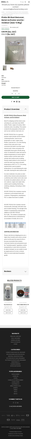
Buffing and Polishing (15, 366)
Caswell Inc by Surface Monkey (15, 380)
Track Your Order (15, 338)
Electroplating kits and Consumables (15, 358)
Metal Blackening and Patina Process (15, 354)
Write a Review (5, 29)
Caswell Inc (15, 376)
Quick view (8, 310)
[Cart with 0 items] (25, 2)
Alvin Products (15, 384)
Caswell (15, 378)
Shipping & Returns (15, 340)
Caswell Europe (15, 382)
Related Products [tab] (14, 280)
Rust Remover (8, 304)
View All (15, 393)
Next (29, 294)
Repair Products (15, 362)
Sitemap (15, 344)
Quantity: (15, 91)
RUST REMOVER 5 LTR (23, 304)
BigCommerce (18, 431)
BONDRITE (15, 387)
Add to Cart (8, 312)
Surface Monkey (15, 374)
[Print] (17, 101)
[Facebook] (11, 101)
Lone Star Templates (18, 433)
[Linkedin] (19, 101)
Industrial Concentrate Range (15, 356)
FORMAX (15, 389)
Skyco (15, 391)
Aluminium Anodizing (15, 364)
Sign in (12, 342)
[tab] (15, 109)
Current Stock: (15, 87)
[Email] (14, 101)
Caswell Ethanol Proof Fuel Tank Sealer (15, 352)
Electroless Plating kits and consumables (15, 360)
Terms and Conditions (15, 336)
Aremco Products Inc (15, 386)
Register (18, 342)
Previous (2, 294)
